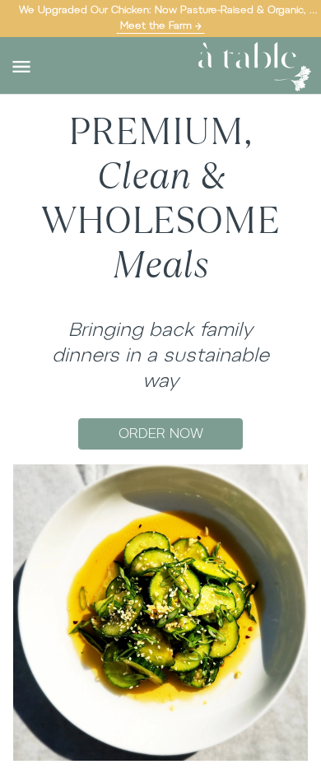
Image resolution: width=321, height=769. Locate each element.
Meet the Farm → (161, 25)
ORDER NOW (161, 433)
